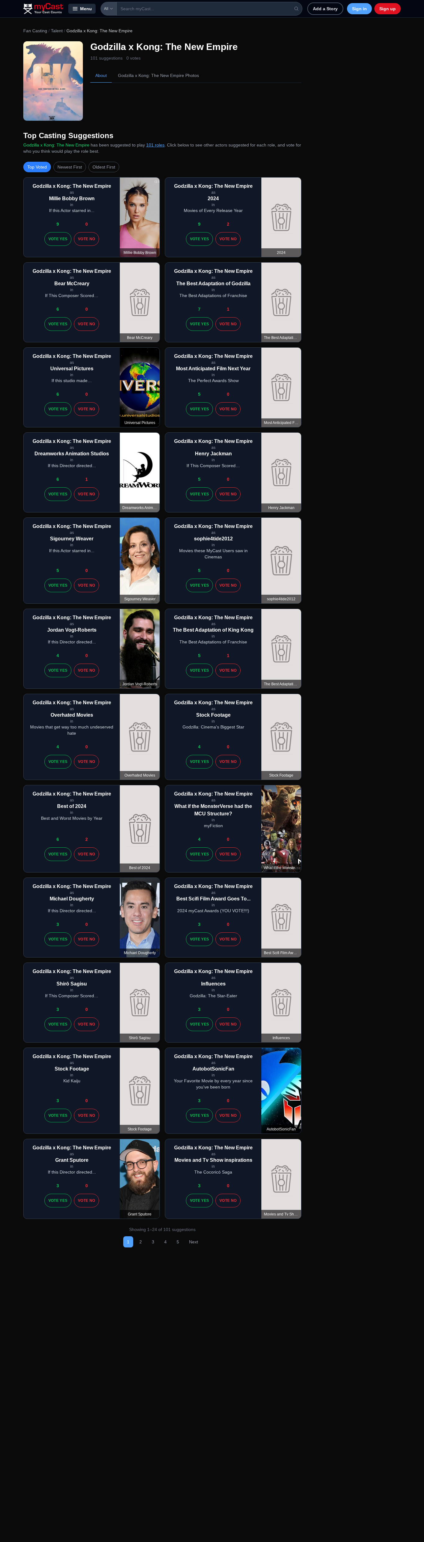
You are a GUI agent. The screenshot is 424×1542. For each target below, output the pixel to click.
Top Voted (37, 167)
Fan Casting (35, 30)
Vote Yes (57, 239)
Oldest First (103, 167)
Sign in (359, 8)
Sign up (387, 8)
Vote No (86, 239)
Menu (86, 8)
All (106, 9)
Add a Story (325, 8)
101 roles (155, 144)
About (101, 75)
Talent (57, 30)
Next (193, 1241)
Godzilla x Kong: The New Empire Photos (158, 75)
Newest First (69, 167)
